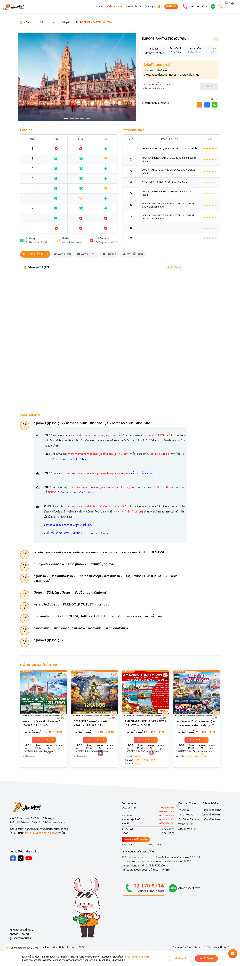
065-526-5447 (166, 819)
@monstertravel (189, 888)
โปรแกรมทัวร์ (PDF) (37, 254)
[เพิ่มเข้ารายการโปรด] (63, 675)
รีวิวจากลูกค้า (150, 6)
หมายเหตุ (111, 254)
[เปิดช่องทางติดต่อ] (232, 953)
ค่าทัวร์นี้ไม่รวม (88, 254)
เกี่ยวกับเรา (183, 810)
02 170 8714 (199, 6)
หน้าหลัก (99, 6)
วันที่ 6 (25, 607)
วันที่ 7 (25, 618)
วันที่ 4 (25, 578)
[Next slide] (132, 77)
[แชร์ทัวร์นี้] (199, 104)
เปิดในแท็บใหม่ (174, 267)
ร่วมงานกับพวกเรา (187, 829)
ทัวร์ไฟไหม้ (171, 6)
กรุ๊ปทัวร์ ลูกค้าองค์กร (188, 819)
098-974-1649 (166, 811)
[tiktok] (20, 858)
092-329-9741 (166, 823)
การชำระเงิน (184, 824)
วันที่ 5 (25, 595)
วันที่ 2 (25, 554)
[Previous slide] (22, 77)
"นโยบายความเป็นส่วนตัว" (137, 957)
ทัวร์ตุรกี (65, 22)
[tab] (66, 118)
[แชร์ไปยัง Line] (214, 104)
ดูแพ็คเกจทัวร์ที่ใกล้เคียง (153, 88)
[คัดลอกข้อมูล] (216, 39)
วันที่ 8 (25, 630)
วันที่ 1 (25, 425)
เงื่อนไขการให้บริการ (192, 948)
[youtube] (28, 858)
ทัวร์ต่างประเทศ (114, 6)
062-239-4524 (166, 815)
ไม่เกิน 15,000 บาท (211, 815)
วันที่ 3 (25, 566)
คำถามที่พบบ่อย (134, 254)
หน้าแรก (28, 22)
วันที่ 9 (25, 642)
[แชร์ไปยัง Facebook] (207, 104)
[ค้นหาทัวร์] (220, 6)
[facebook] (13, 858)
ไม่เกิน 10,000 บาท (211, 810)
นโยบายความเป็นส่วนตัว (218, 948)
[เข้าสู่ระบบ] (231, 6)
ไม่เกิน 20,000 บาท (211, 819)
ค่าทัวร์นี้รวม (64, 254)
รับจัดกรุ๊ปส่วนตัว (133, 6)
